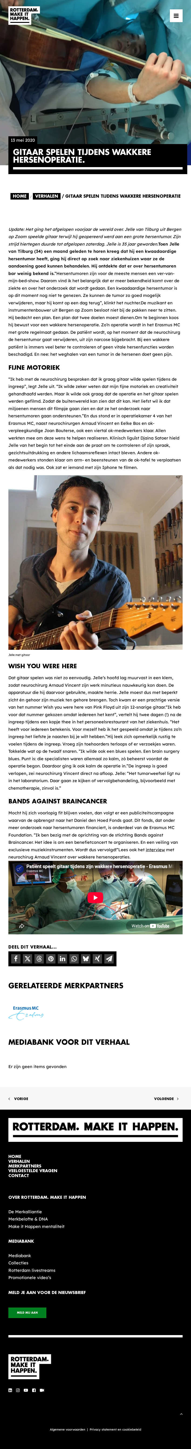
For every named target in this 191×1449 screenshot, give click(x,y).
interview (155, 849)
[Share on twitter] (27, 959)
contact (18, 1176)
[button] (176, 15)
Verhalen (46, 196)
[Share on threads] (39, 959)
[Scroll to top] (181, 1413)
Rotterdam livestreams (31, 1270)
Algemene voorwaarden (67, 1429)
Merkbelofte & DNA (28, 1219)
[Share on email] (109, 959)
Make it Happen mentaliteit (36, 1226)
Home (20, 196)
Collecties (18, 1263)
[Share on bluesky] (85, 959)
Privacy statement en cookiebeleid (115, 1429)
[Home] (95, 1366)
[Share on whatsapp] (74, 959)
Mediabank (19, 1255)
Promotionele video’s (29, 1277)
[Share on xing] (97, 959)
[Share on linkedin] (62, 959)
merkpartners (24, 1166)
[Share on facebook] (15, 959)
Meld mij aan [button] (27, 1313)
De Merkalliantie (25, 1211)
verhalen (19, 1162)
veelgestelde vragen (32, 1171)
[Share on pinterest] (50, 959)
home (14, 1157)
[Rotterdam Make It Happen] (24, 15)
